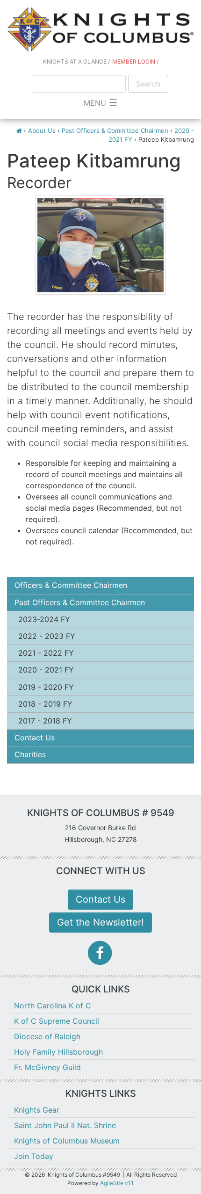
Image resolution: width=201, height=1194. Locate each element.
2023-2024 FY (44, 619)
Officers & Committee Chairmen (70, 585)
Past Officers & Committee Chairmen (115, 130)
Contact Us (34, 737)
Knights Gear (36, 1109)
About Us (42, 130)
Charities (30, 754)
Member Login (133, 61)
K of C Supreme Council (56, 1021)
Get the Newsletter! (100, 922)
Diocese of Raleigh (47, 1036)
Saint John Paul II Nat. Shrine (65, 1125)
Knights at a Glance (75, 61)
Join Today (33, 1156)
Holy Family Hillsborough (58, 1052)
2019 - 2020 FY (46, 687)
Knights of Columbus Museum (67, 1140)
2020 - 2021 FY (46, 669)
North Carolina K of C (52, 1005)
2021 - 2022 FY (46, 653)
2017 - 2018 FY (45, 720)
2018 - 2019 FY (45, 704)
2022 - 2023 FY (46, 636)
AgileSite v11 (117, 1183)
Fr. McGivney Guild (47, 1067)
